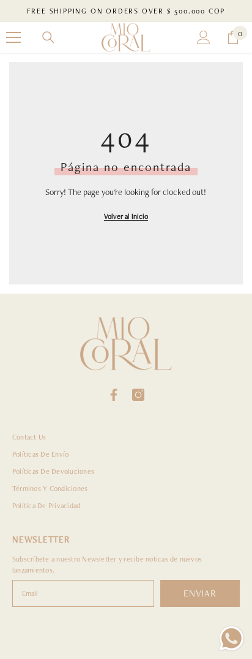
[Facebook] (114, 395)
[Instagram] (138, 395)
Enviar (200, 593)
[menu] (13, 37)
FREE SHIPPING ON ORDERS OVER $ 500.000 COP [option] (126, 11)
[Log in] (203, 37)
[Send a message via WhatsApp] (231, 638)
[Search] (48, 37)
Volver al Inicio (126, 216)
